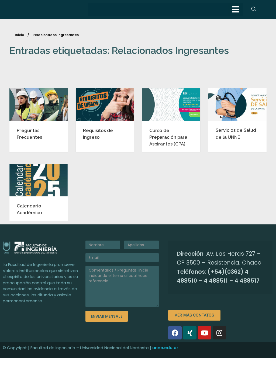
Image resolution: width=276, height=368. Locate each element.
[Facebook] (175, 332)
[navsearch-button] (253, 9)
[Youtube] (204, 332)
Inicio (19, 35)
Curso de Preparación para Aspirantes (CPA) (168, 137)
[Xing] (189, 332)
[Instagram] (219, 332)
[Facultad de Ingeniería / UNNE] (41, 247)
